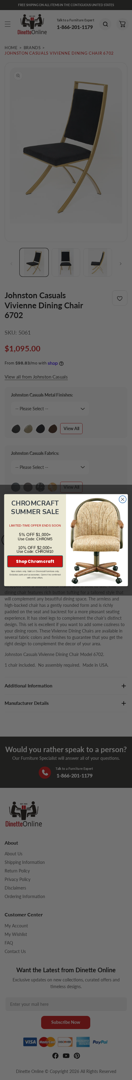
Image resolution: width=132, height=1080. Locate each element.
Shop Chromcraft (35, 561)
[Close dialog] (122, 499)
